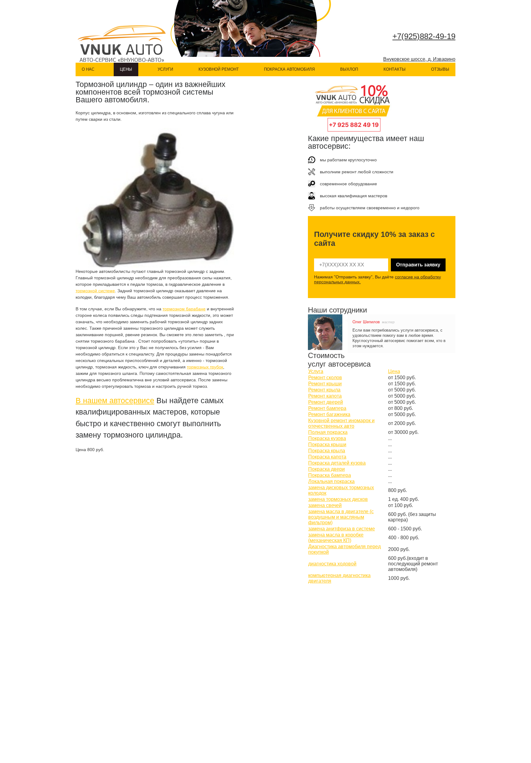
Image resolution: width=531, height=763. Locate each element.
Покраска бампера (329, 475)
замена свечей (325, 505)
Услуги (165, 69)
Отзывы (440, 69)
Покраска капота (327, 456)
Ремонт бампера (327, 408)
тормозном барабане (184, 308)
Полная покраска (328, 432)
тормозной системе (95, 290)
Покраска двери (326, 469)
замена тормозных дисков (338, 499)
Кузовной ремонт (219, 69)
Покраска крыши (327, 444)
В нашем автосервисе (115, 400)
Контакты (395, 69)
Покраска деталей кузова (337, 463)
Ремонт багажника (329, 414)
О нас (88, 69)
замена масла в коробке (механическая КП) (336, 537)
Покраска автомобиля (289, 69)
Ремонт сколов (325, 377)
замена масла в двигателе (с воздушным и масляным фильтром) (341, 517)
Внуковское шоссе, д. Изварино (419, 59)
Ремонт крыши (325, 383)
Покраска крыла (326, 450)
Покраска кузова (327, 438)
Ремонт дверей (325, 402)
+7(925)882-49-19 (423, 36)
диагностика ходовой (332, 563)
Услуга (315, 371)
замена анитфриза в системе (341, 528)
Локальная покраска (331, 481)
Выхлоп (349, 69)
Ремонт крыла (324, 389)
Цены (126, 69)
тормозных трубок (205, 366)
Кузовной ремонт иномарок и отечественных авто (341, 423)
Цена (394, 371)
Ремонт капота (325, 396)
